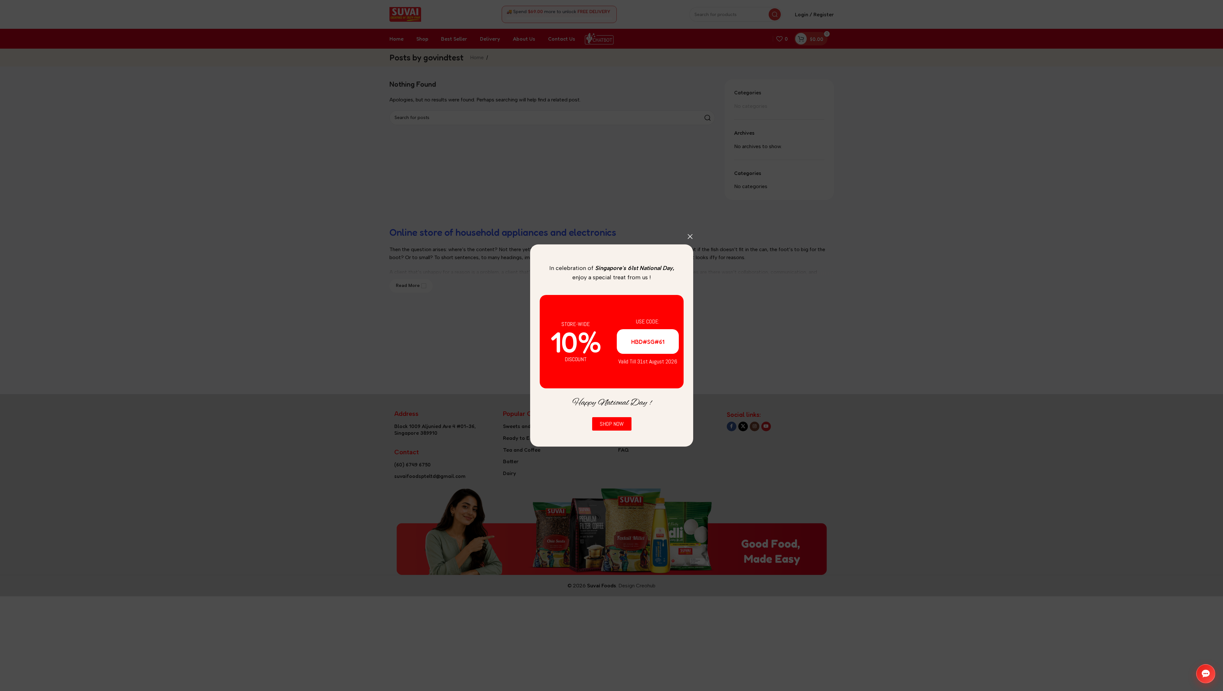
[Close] (690, 236)
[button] (1205, 673)
